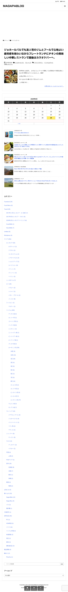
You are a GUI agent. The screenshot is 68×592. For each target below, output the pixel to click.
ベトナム (10, 310)
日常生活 (8, 516)
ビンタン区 (15, 396)
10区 (13, 351)
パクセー (11, 448)
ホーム (6, 40)
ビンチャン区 (16, 400)
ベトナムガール (48, 62)
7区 (13, 377)
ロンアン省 (12, 407)
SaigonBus (10, 501)
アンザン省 (12, 314)
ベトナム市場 (11, 531)
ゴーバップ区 (13, 321)
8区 (13, 381)
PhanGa (9, 557)
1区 (13, 358)
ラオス (9, 441)
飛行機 (9, 508)
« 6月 (19, 123)
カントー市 (12, 317)
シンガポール (11, 280)
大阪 (10, 471)
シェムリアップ (13, 261)
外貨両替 (9, 534)
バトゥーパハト (13, 422)
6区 (13, 373)
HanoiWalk (10, 228)
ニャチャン (12, 329)
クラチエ (11, 250)
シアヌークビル (13, 257)
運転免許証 (10, 545)
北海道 (11, 467)
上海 (10, 456)
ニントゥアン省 (13, 332)
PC (8, 519)
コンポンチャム (13, 254)
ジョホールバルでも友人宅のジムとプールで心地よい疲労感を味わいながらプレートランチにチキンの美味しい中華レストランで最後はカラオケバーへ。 (34, 53)
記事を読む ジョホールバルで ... (54, 86)
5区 (13, 370)
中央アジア (10, 459)
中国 (8, 452)
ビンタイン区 (15, 392)
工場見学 (7, 512)
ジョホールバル (19, 62)
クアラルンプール (14, 415)
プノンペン (12, 272)
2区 (13, 362)
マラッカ (11, 430)
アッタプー (12, 444)
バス (8, 504)
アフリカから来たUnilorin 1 (21, 132)
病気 (8, 542)
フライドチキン (38, 62)
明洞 (10, 486)
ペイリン (11, 276)
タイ (8, 284)
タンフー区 (15, 388)
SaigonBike (10, 497)
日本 (8, 463)
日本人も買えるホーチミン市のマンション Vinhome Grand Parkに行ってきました (35, 181)
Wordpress (8, 235)
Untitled (7, 231)
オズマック (12, 246)
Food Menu (8, 205)
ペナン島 (11, 426)
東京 (10, 474)
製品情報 (7, 549)
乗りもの (8, 493)
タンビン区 (15, 385)
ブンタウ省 (12, 343)
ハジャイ (11, 291)
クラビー (11, 287)
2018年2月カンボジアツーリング (16, 220)
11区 (13, 355)
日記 (8, 538)
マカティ (11, 306)
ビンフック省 (13, 340)
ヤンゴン (11, 437)
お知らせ (7, 489)
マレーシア (28, 62)
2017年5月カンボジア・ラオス (15, 216)
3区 (13, 366)
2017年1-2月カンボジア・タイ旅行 (17, 213)
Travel (7, 209)
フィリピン (10, 302)
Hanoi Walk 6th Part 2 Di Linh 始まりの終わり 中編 (27, 168)
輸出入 (7, 553)
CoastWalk (10, 224)
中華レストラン (8, 64)
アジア (7, 239)
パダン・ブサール (14, 295)
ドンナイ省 (12, 325)
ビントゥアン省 (13, 336)
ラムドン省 (12, 403)
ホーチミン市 (13, 347)
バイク (9, 527)
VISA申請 (9, 523)
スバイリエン (13, 265)
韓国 (8, 482)
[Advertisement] (34, 24)
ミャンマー (10, 433)
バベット (11, 269)
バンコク (11, 299)
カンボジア (10, 242)
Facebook (8, 201)
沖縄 (10, 478)
